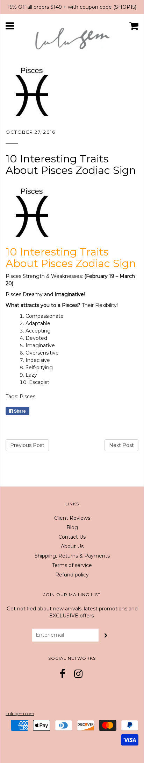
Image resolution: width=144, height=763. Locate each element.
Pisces (27, 396)
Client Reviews (72, 518)
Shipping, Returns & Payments (72, 556)
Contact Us (72, 537)
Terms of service (72, 565)
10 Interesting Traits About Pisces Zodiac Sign (71, 164)
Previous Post (27, 445)
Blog (72, 527)
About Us (72, 546)
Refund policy (72, 575)
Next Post (121, 445)
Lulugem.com (20, 713)
